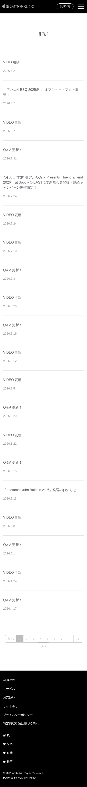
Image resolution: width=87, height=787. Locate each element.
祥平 (9, 761)
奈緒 (9, 752)
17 (77, 638)
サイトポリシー (13, 706)
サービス (9, 688)
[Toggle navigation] (81, 6)
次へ (43, 646)
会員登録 (65, 6)
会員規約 (9, 680)
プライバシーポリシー (18, 714)
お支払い (9, 697)
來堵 (9, 744)
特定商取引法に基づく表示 (21, 723)
